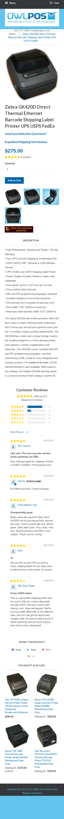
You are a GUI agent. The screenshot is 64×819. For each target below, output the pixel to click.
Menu (12, 3)
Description (31, 240)
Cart (56, 3)
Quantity (10, 163)
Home (12, 33)
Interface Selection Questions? (26, 134)
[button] (13, 157)
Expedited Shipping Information (26, 142)
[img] (17, 441)
